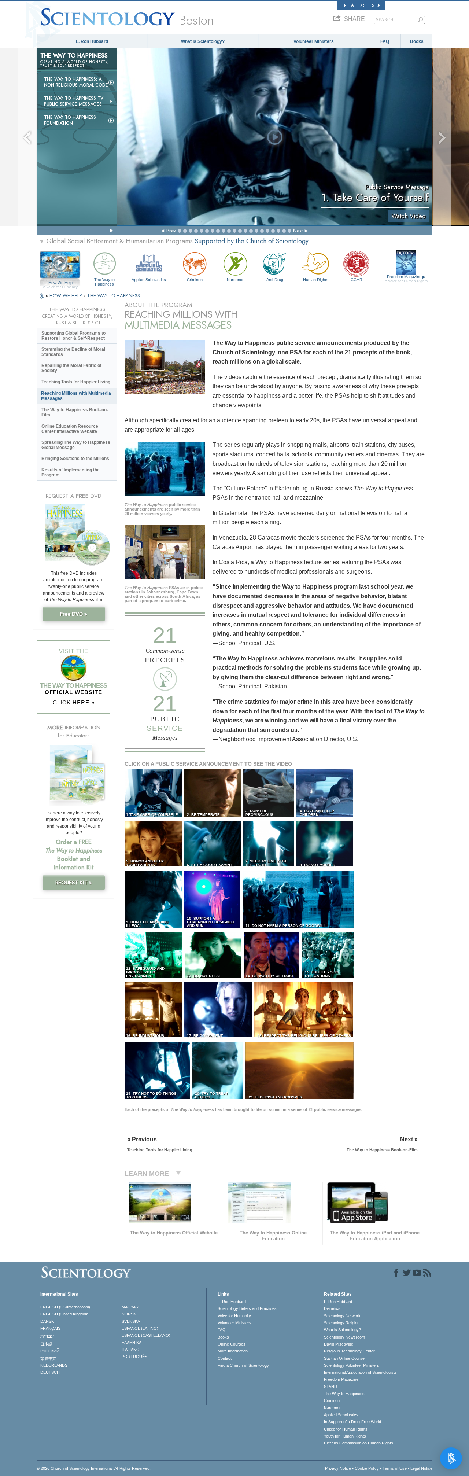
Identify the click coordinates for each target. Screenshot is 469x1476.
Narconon (235, 279)
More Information (233, 1351)
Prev (171, 230)
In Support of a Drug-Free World (352, 1422)
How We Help (60, 283)
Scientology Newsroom (344, 1337)
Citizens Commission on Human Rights (358, 1443)
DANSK (47, 1321)
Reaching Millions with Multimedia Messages (76, 396)
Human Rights (315, 279)
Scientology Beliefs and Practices (247, 1308)
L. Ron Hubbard (92, 41)
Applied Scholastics (149, 279)
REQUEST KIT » (73, 882)
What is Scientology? (203, 41)
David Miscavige (338, 1344)
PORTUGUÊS (134, 1356)
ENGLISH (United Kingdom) (65, 1314)
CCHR (356, 279)
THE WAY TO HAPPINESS (113, 295)
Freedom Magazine (406, 279)
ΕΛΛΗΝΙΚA (131, 1342)
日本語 (46, 1344)
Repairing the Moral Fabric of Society (71, 368)
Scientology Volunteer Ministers (351, 1365)
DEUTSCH (50, 1372)
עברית (47, 1336)
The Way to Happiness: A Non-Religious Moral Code (76, 82)
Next (298, 230)
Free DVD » (73, 614)
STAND (330, 1386)
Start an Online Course (344, 1358)
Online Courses (231, 1344)
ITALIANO (131, 1349)
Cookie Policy (367, 1468)
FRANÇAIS (50, 1328)
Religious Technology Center (349, 1351)
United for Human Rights (346, 1429)
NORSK (129, 1314)
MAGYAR (130, 1307)
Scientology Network (342, 1316)
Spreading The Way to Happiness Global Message (75, 445)
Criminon (195, 279)
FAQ (384, 41)
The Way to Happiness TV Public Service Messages (73, 101)
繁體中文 (48, 1358)
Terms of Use (395, 1468)
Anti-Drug (274, 279)
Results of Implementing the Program (70, 472)
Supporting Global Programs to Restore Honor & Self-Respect (73, 336)
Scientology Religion (341, 1323)
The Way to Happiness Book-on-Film (74, 412)
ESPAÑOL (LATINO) (140, 1328)
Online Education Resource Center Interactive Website (69, 429)
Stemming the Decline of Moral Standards (73, 352)
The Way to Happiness (104, 281)
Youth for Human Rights (345, 1436)
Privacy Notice (338, 1468)
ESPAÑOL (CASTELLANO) (146, 1335)
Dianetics (332, 1308)
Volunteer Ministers (313, 41)
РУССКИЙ (49, 1351)
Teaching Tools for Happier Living (75, 381)
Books (417, 41)
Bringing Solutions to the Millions (75, 458)
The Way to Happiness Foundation (70, 120)
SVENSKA (131, 1321)
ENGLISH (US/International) (65, 1307)
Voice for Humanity (234, 1316)
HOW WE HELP (66, 295)
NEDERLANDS (53, 1365)
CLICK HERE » (74, 702)
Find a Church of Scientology (243, 1365)
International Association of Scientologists (360, 1372)
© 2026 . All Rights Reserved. (94, 1468)
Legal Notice (421, 1468)
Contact (225, 1358)
